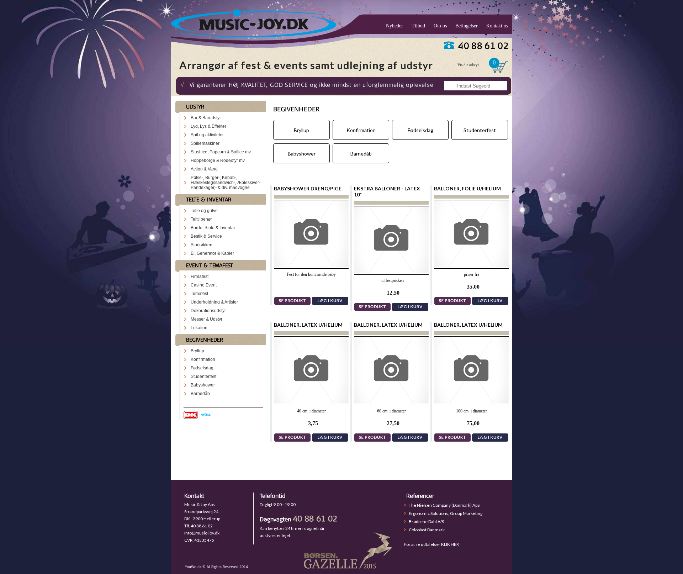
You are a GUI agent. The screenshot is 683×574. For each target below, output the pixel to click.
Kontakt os (497, 25)
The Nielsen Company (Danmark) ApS (444, 505)
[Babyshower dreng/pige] (311, 265)
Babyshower (203, 385)
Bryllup (197, 350)
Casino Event (204, 285)
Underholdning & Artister (214, 302)
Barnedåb (200, 393)
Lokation (199, 327)
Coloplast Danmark (427, 529)
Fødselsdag (202, 367)
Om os (440, 25)
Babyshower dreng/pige (308, 188)
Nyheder (394, 25)
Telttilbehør (201, 219)
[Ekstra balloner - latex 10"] (391, 271)
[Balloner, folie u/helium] (471, 265)
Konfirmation (203, 359)
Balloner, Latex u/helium (308, 325)
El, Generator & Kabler (212, 253)
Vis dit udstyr (468, 65)
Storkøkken (201, 244)
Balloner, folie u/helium (467, 188)
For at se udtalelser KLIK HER (431, 544)
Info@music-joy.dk (201, 533)
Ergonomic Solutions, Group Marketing (445, 513)
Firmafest (199, 276)
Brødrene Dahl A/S (426, 521)
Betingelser (466, 25)
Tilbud (418, 25)
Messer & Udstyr (206, 319)
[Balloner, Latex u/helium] (311, 402)
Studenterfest (203, 376)
